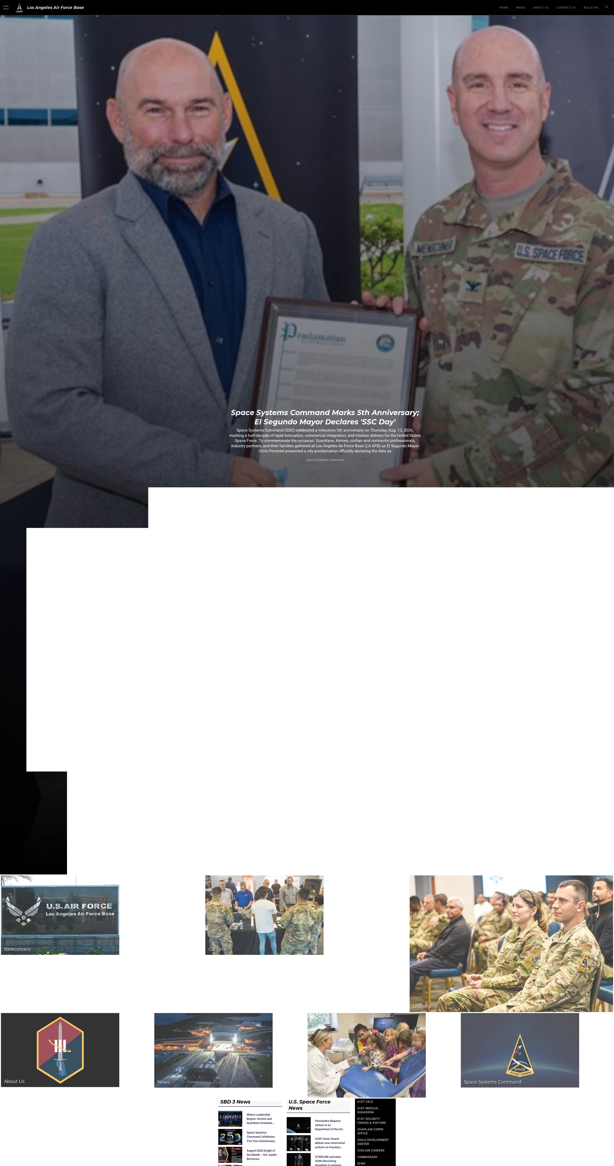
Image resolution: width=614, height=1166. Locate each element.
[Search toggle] (606, 7)
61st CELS (365, 1101)
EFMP (361, 1163)
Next (552, 437)
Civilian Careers (371, 1150)
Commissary (367, 1157)
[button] (5, 7)
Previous (61, 437)
